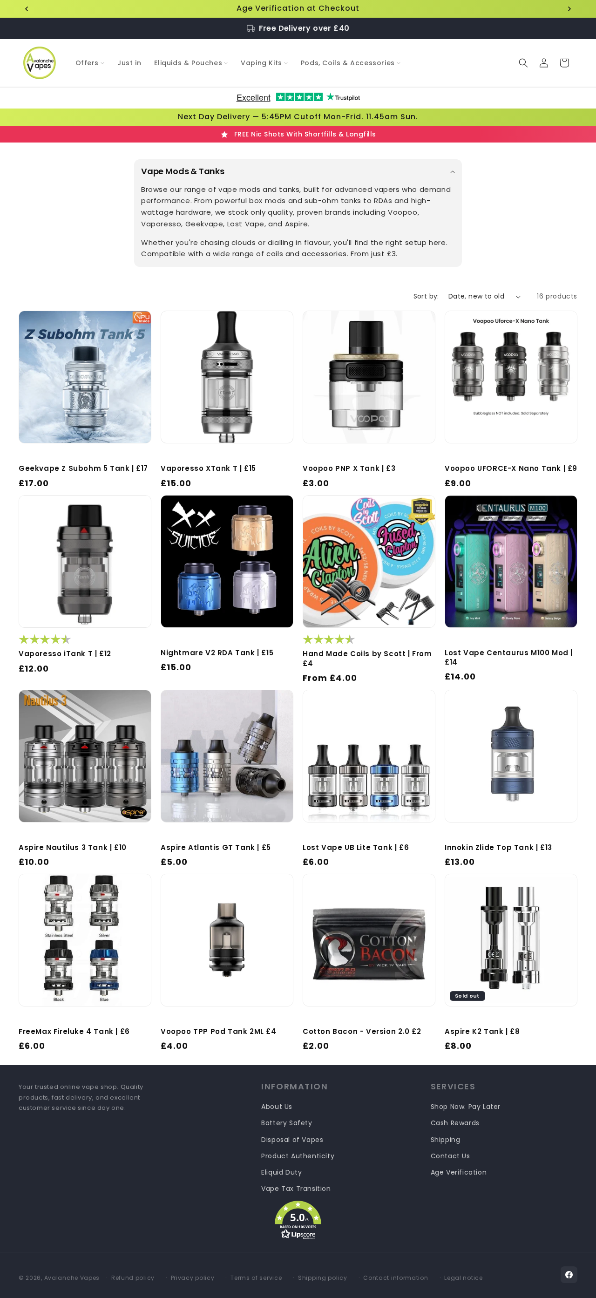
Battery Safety (286, 1123)
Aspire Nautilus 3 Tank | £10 (73, 847)
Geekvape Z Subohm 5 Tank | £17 (83, 468)
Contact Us (450, 1156)
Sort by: (426, 296)
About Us (276, 1106)
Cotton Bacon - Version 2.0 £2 (362, 1031)
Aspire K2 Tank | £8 (482, 1031)
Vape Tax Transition (296, 1188)
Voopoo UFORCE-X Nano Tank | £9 (511, 468)
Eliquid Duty (281, 1172)
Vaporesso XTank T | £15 (208, 468)
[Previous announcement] (26, 9)
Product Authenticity (297, 1156)
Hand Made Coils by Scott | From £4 (367, 658)
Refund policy (133, 1278)
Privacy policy (193, 1278)
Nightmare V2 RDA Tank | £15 (217, 653)
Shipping (446, 1139)
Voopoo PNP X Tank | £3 (349, 468)
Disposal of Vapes (292, 1139)
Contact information (395, 1278)
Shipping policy (322, 1278)
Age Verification (459, 1172)
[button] (90, 63)
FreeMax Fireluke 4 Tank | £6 (74, 1031)
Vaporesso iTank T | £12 (65, 654)
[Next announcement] (569, 9)
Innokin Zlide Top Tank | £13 (498, 847)
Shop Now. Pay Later (466, 1106)
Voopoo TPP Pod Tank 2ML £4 (219, 1031)
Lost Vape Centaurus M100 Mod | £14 (509, 657)
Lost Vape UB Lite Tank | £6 (356, 847)
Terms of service (256, 1278)
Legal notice (463, 1278)
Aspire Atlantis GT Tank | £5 (216, 847)
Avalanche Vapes (72, 1278)
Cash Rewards (455, 1123)
